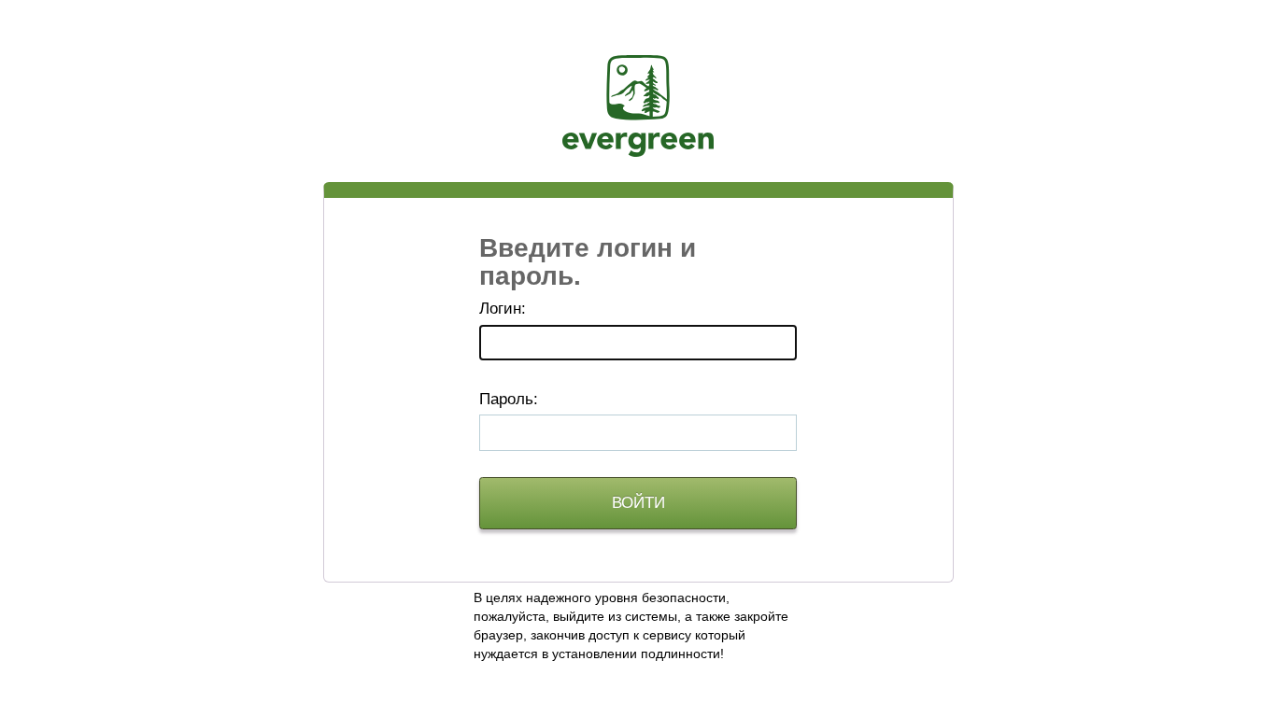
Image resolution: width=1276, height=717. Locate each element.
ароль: (508, 399)
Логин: (502, 308)
